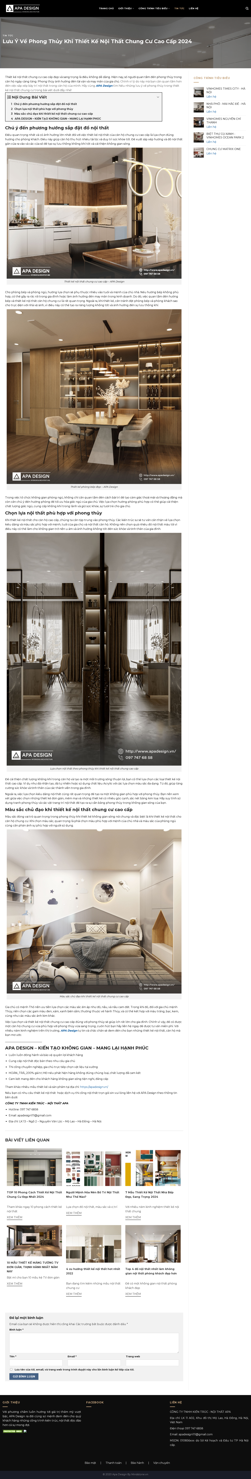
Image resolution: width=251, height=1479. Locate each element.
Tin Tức (179, 8)
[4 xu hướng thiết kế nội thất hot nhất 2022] (93, 1252)
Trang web (133, 1356)
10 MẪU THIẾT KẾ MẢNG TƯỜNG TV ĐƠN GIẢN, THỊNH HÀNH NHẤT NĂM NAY (32, 1267)
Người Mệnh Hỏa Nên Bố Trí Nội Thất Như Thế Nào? (92, 1194)
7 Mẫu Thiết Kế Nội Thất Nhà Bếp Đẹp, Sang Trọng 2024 (149, 1194)
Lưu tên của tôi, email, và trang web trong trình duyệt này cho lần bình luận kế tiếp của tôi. (74, 1369)
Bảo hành (137, 1462)
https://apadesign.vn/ (94, 1087)
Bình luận (16, 1329)
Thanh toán (114, 1462)
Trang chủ (106, 8)
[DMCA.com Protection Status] (13, 1431)
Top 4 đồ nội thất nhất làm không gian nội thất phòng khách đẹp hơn (151, 1271)
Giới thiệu (125, 8)
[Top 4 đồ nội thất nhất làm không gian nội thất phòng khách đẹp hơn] (152, 1252)
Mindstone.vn (139, 1474)
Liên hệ (193, 8)
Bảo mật (90, 1462)
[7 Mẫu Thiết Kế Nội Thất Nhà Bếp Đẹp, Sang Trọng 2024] (152, 1169)
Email (72, 1356)
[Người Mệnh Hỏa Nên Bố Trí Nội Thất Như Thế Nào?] (93, 1169)
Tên (12, 1356)
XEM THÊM (14, 1217)
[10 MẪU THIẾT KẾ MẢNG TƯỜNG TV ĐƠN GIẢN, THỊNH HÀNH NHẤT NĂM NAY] (34, 1240)
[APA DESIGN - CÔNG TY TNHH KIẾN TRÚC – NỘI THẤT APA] (24, 8)
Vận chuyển (161, 1462)
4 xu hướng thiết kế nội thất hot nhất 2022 (93, 1271)
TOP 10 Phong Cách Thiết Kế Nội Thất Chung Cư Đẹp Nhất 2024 (34, 1194)
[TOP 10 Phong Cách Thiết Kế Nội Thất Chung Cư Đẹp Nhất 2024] (34, 1175)
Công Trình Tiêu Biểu (153, 8)
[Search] (247, 8)
